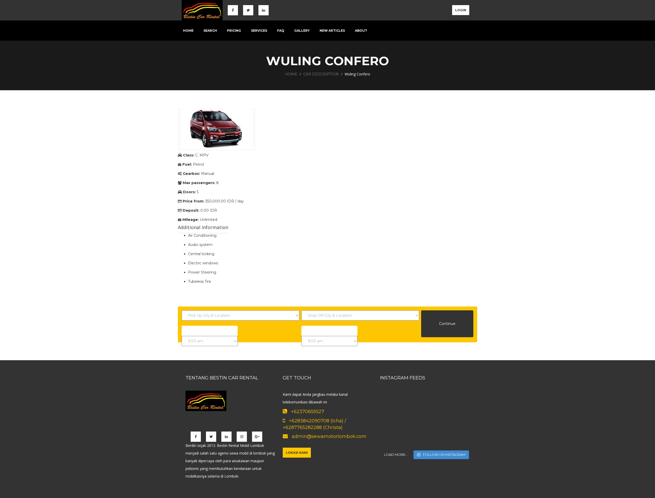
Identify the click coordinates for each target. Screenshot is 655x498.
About (361, 30)
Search (210, 30)
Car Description (321, 74)
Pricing (234, 30)
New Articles (332, 30)
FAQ (280, 30)
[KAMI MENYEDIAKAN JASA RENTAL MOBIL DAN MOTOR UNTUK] (394, 402)
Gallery (302, 30)
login (460, 10)
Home (188, 30)
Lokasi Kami (297, 453)
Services (259, 30)
